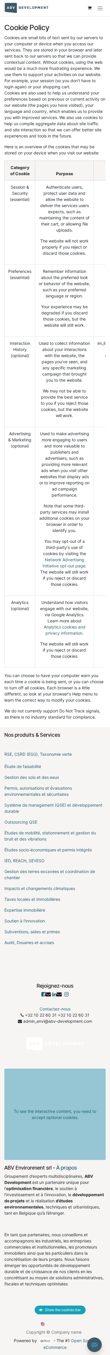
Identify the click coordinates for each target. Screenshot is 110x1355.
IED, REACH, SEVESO (24, 860)
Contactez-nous (55, 1008)
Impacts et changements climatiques (39, 888)
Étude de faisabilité (22, 766)
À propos (66, 1168)
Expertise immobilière (24, 910)
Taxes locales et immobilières (32, 899)
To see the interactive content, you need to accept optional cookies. (55, 1114)
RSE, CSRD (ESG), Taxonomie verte (38, 754)
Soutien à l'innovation (24, 920)
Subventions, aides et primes (32, 931)
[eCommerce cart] (89, 8)
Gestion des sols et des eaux (31, 777)
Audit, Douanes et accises (29, 942)
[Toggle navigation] (100, 8)
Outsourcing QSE (20, 821)
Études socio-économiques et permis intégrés (48, 849)
